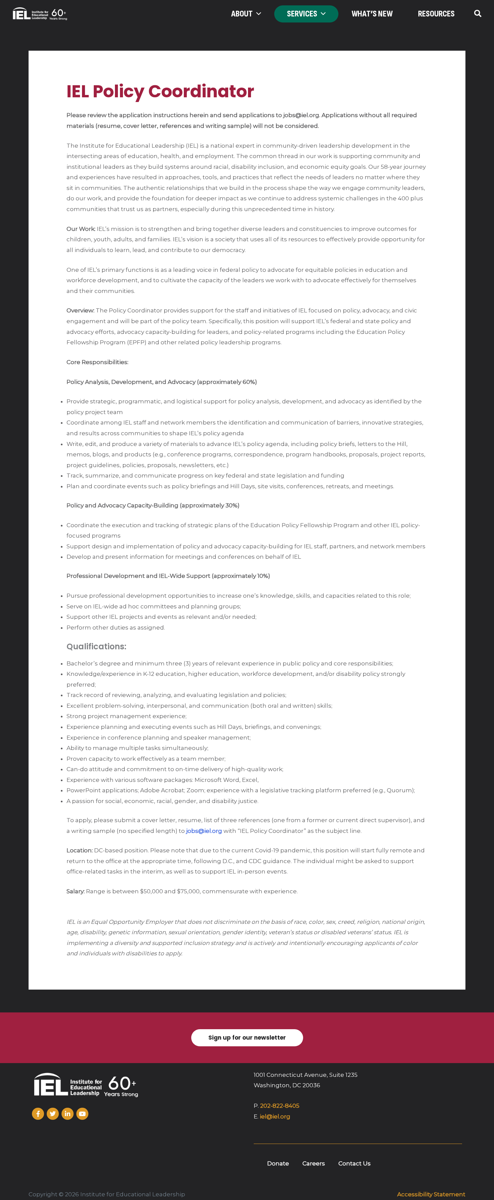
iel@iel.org (275, 1116)
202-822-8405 (279, 1105)
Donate (278, 1163)
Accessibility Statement (431, 1194)
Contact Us (354, 1163)
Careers (313, 1163)
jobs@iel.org (204, 831)
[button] (257, 14)
